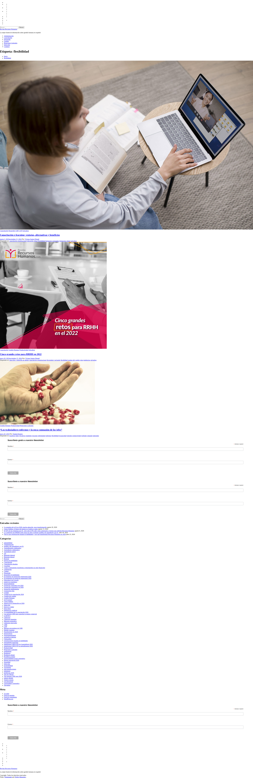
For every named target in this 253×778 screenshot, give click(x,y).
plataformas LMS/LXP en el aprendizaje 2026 (18, 644)
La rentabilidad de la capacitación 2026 (16, 612)
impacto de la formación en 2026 (14, 603)
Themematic (8, 777)
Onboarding (7, 639)
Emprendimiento (9, 584)
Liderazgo (7, 617)
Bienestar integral (9, 555)
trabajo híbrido (8, 678)
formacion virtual (65, 241)
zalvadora (74, 241)
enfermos (48, 436)
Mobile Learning (9, 630)
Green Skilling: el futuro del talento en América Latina (21, 529)
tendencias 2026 (9, 673)
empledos (29, 436)
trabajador (96, 436)
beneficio (12, 436)
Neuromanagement (10, 635)
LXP (20, 231)
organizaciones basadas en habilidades (16, 641)
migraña (69, 436)
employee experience (10, 582)
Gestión (6, 41)
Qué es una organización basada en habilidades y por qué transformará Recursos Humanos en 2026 (35, 534)
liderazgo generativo (10, 621)
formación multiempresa (11, 589)
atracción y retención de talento (19, 360)
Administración (9, 36)
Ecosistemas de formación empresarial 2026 (17, 576)
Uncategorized (8, 682)
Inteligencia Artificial (10, 610)
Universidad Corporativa (11, 683)
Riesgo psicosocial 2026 (11, 660)
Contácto (7, 46)
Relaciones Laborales (10, 43)
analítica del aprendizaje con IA (14, 546)
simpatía (89, 436)
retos (81, 360)
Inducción (7, 605)
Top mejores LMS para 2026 (13, 676)
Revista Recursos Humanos (8, 29)
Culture (6, 571)
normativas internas (10, 637)
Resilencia (7, 653)
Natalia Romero (18, 434)
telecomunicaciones (10, 669)
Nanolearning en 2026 (11, 632)
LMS (17, 231)
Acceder (6, 694)
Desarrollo (7, 39)
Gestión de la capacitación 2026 (14, 594)
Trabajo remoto (8, 680)
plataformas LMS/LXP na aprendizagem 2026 (18, 646)
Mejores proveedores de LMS (13, 628)
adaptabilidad (8, 543)
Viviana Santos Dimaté (32, 239)
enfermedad (41, 436)
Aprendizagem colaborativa (12, 548)
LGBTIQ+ (7, 616)
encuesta (34, 436)
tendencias (87, 360)
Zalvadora (25, 231)
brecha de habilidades (10, 560)
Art (5, 553)
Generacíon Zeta (9, 591)
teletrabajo (7, 671)
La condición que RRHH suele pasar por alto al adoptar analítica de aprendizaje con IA (31, 532)
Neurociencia (8, 633)
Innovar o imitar (9, 607)
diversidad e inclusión (53, 360)
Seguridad (7, 662)
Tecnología (7, 667)
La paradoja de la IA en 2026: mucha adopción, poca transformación (25, 527)
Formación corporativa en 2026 (14, 587)
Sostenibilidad (8, 666)
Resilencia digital (9, 655)
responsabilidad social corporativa (14, 658)
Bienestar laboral (9, 557)
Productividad (23, 350)
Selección (7, 45)
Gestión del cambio (10, 596)
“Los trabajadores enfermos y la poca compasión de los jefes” (31, 429)
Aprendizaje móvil (10, 552)
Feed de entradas (9, 695)
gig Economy (8, 600)
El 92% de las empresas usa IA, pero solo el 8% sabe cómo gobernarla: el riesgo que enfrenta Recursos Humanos (39, 531)
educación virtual (32, 241)
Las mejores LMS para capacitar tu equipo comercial (20, 614)
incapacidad (63, 436)
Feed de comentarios (10, 697)
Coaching (7, 566)
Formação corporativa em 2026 (13, 585)
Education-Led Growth (11, 580)
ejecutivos (22, 436)
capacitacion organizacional (18, 241)
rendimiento (7, 651)
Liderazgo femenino (10, 619)
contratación (8, 569)
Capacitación (8, 38)
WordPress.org (8, 699)
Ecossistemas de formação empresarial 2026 (17, 578)
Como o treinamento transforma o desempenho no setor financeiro (24, 568)
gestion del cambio (74, 360)
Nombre (11, 446)
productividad (76, 436)
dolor (17, 436)
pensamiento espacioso (11, 642)
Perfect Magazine (20, 777)
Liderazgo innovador (10, 623)
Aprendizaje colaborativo (12, 550)
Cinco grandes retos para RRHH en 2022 (21, 354)
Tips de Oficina (9, 674)
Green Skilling (8, 601)
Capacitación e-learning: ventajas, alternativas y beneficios (30, 235)
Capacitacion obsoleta (11, 564)
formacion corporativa (52, 241)
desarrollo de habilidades (11, 575)
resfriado (84, 436)
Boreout (6, 559)
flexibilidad (41, 241)
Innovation (7, 609)
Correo (10, 460)
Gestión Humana (13, 350)
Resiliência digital (9, 657)
